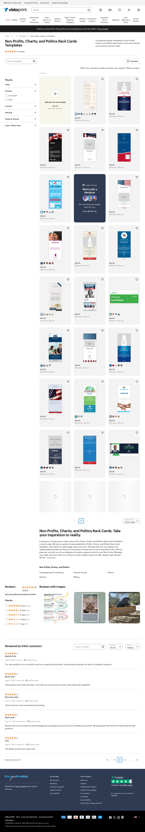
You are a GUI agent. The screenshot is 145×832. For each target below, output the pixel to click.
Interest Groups (80, 572)
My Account (54, 780)
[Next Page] (88, 521)
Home (7, 36)
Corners (8, 106)
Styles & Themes (12, 119)
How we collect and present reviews (20, 594)
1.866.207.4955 (10, 816)
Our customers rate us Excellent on (122, 794)
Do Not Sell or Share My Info (91, 803)
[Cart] (138, 10)
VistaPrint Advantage (60, 3)
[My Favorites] (119, 10)
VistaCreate (44, 3)
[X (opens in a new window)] (114, 818)
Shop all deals (103, 29)
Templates (23, 36)
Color (7, 84)
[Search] (89, 10)
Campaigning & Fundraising (51, 572)
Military (77, 577)
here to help (20, 786)
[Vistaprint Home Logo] (16, 10)
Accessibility (55, 793)
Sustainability (85, 800)
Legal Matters (9, 820)
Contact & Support (57, 787)
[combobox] (59, 10)
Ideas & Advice (55, 790)
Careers (83, 783)
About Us (83, 780)
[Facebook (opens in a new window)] (110, 818)
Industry (8, 112)
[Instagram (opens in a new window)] (118, 818)
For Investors (85, 793)
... (14, 36)
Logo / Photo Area (13, 125)
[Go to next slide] (138, 608)
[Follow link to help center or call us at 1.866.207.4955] (100, 10)
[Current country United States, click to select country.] (137, 817)
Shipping (53, 783)
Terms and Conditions (46, 816)
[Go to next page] (137, 760)
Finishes (8, 91)
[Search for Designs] (34, 61)
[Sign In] (129, 10)
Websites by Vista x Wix (13, 3)
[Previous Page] (74, 521)
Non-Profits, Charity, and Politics (43, 36)
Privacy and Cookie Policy (29, 816)
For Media (84, 797)
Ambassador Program (88, 787)
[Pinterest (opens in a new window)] (122, 818)
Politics (111, 572)
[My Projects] (110, 10)
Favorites (134, 61)
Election (42, 577)
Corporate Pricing (30, 3)
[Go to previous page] (107, 760)
